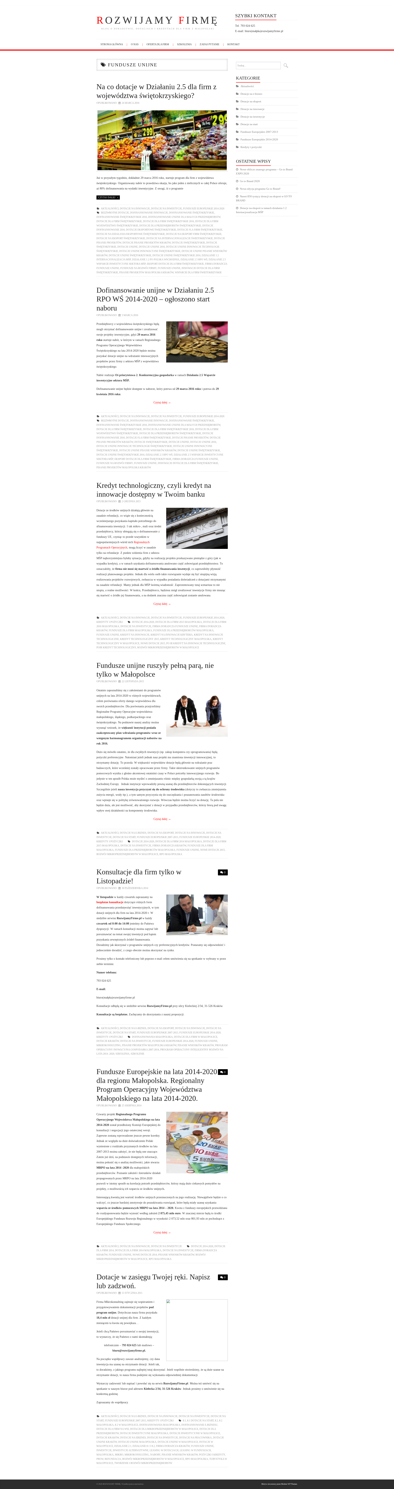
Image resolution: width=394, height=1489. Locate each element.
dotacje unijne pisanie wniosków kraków (147, 450)
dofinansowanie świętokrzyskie (191, 212)
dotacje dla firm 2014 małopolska (178, 841)
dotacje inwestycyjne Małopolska (144, 1433)
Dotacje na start (124, 837)
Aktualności (110, 208)
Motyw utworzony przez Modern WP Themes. (279, 1484)
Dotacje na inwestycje (166, 208)
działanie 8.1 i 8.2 (144, 1446)
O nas (135, 44)
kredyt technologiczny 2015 (139, 639)
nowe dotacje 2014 (145, 1255)
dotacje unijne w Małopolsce (178, 1442)
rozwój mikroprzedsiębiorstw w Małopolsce (168, 647)
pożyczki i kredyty (212, 1454)
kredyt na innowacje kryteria (172, 635)
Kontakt (233, 44)
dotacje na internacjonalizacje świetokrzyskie (179, 238)
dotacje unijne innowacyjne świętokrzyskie (149, 251)
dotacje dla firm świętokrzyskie (119, 221)
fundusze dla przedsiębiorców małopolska (183, 630)
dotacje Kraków (107, 1041)
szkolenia (122, 1054)
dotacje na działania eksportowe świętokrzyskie (130, 234)
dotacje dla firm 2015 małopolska (178, 622)
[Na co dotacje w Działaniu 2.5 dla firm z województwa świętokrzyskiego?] (162, 140)
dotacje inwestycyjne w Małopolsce (195, 1433)
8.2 (216, 1420)
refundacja (113, 1459)
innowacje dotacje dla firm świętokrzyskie (188, 463)
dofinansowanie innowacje (149, 212)
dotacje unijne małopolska (137, 1442)
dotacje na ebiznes (133, 1437)
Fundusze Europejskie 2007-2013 (157, 837)
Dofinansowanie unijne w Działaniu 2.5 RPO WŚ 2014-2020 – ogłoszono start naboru (155, 299)
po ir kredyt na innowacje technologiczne (195, 643)
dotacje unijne (127, 247)
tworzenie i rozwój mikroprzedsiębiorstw (143, 1463)
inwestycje (104, 1450)
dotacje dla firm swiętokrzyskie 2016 (168, 221)
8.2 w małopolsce (126, 1425)
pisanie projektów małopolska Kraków (146, 272)
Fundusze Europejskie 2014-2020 (203, 208)
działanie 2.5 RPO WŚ (194, 259)
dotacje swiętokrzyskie (188, 242)
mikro (119, 1454)
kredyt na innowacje (134, 635)
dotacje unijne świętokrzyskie (130, 255)
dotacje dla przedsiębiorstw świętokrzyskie (170, 225)
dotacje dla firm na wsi (112, 1429)
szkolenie (137, 1054)
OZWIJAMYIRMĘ (157, 20)
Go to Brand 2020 (250, 181)
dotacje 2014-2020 (143, 622)
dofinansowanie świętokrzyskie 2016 (121, 217)
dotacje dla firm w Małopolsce (195, 1037)
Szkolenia (184, 44)
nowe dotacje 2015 (153, 643)
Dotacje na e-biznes (133, 833)
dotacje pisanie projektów (190, 437)
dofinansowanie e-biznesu (199, 1425)
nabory (155, 1454)
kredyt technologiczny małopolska (186, 639)
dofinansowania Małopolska (152, 1037)
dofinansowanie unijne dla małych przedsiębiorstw (184, 217)
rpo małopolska (170, 854)
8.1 (184, 1420)
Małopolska (105, 1454)
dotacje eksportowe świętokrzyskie (151, 230)
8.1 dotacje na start (200, 1420)
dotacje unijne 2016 (152, 247)
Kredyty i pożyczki (109, 622)
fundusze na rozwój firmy (138, 268)
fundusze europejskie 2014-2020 (173, 1041)
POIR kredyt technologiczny (116, 647)
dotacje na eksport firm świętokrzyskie (193, 234)
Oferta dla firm (158, 44)
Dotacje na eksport (161, 833)
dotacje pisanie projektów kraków (147, 242)
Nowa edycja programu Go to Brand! (260, 188)
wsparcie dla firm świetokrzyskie (198, 272)
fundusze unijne (169, 268)
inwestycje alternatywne (130, 1450)
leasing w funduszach (195, 1450)
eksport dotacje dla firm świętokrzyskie (175, 264)
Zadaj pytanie (209, 44)
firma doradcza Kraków (169, 845)
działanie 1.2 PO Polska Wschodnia (155, 259)
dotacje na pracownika (195, 1437)
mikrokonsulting (108, 1045)
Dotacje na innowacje (135, 208)
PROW (99, 1459)
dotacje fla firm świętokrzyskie (199, 230)
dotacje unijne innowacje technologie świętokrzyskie (134, 446)
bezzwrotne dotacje (115, 212)
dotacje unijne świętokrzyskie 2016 (176, 255)
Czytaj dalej (106, 197)
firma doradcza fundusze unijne (195, 459)
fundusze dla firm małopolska (130, 630)
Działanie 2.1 (122, 1446)
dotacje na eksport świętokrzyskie (120, 238)
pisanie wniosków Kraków (196, 1045)
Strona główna (112, 44)
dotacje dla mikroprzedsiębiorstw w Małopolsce (164, 1429)
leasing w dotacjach (164, 1450)
